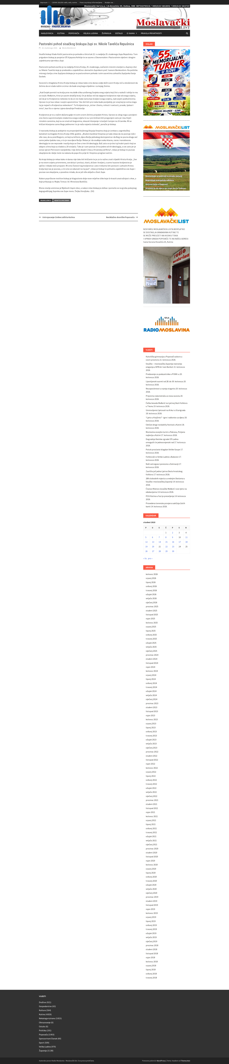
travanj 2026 (151, 590)
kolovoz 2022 (152, 768)
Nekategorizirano (61, 200)
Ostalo (119, 33)
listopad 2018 (152, 953)
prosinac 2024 (152, 655)
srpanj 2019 (151, 917)
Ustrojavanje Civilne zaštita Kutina (58, 217)
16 (173, 542)
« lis (145, 558)
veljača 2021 (151, 840)
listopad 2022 (152, 759)
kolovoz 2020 (152, 864)
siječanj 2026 (151, 602)
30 (173, 551)
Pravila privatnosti (151, 33)
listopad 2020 (152, 856)
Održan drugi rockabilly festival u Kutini (164, 424)
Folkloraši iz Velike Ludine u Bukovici (162, 456)
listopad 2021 (152, 808)
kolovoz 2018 (152, 961)
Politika (42, 1030)
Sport (41, 1042)
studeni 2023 (151, 707)
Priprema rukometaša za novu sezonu (163, 396)
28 (160, 551)
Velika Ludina (90, 33)
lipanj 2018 (151, 969)
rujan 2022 (150, 763)
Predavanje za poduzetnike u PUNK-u (162, 374)
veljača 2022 (151, 792)
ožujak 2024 (151, 691)
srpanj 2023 (151, 723)
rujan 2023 (150, 715)
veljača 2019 (151, 937)
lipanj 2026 (151, 582)
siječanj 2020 (151, 893)
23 (173, 546)
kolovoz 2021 (152, 816)
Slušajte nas (109, 2)
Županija (106, 33)
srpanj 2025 (151, 626)
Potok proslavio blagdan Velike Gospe (163, 449)
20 (153, 546)
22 (166, 546)
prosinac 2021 (152, 800)
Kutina (61, 33)
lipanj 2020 (151, 872)
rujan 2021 (150, 812)
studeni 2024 (151, 659)
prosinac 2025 (152, 606)
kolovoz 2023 (152, 719)
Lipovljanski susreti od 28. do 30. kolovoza (164, 381)
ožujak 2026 (151, 594)
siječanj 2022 (151, 796)
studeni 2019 (151, 901)
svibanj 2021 (151, 828)
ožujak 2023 (151, 739)
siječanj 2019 (151, 941)
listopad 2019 (152, 905)
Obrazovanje (44, 1022)
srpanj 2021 (151, 820)
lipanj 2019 (151, 921)
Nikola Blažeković (69, 48)
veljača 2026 (151, 598)
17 (180, 542)
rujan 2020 (150, 860)
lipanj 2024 (151, 679)
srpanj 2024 (151, 675)
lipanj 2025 (151, 630)
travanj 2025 (151, 638)
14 (160, 542)
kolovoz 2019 (152, 913)
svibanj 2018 (151, 973)
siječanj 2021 (151, 844)
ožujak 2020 (151, 884)
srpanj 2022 (151, 771)
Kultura (42, 1010)
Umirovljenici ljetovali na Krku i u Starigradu (165, 410)
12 (146, 542)
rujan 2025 (150, 618)
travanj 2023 (151, 735)
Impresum (43, 2)
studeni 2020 (151, 852)
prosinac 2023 (152, 703)
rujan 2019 (150, 909)
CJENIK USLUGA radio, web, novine (64, 2)
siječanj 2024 (151, 699)
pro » (150, 558)
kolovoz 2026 (152, 574)
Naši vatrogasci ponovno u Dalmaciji (162, 464)
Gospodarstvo (45, 1006)
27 (153, 551)
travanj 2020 (151, 880)
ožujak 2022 (151, 788)
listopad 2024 (152, 663)
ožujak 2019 (151, 933)
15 (166, 542)
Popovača (74, 33)
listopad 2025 (152, 614)
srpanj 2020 (151, 868)
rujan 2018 (150, 957)
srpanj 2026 (151, 578)
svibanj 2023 (151, 731)
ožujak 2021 (151, 836)
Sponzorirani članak (48, 1038)
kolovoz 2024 (152, 671)
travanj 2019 (151, 929)
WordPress (161, 1060)
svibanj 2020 (151, 876)
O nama (131, 33)
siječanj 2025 (151, 651)
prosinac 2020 (152, 848)
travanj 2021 (151, 832)
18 (186, 542)
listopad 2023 (152, 711)
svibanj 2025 (151, 634)
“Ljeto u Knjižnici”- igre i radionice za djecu (165, 417)
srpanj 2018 (151, 965)
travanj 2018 (151, 977)
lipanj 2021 (151, 824)
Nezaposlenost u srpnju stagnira (160, 388)
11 (186, 537)
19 (146, 546)
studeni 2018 (151, 949)
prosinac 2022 (152, 751)
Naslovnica (47, 33)
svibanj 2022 (151, 780)
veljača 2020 (151, 889)
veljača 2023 (151, 743)
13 (153, 542)
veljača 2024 (151, 695)
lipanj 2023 (151, 727)
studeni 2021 (151, 804)
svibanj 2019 (151, 925)
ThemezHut (185, 1060)
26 (146, 551)
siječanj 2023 (151, 747)
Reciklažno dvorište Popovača (120, 217)
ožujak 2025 (151, 642)
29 (166, 551)
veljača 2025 (151, 646)
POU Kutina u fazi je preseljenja (160, 496)
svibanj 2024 (151, 683)
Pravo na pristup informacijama (91, 2)
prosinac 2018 (152, 945)
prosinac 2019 (152, 897)
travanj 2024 (151, 687)
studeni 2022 (151, 755)
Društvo (42, 1002)
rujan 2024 (150, 667)
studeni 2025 (151, 610)
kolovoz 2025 (152, 622)
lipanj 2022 (151, 776)
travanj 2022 (151, 784)
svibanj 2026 (151, 586)
